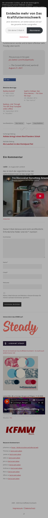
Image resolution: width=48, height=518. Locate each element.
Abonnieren (35, 30)
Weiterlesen (24, 37)
